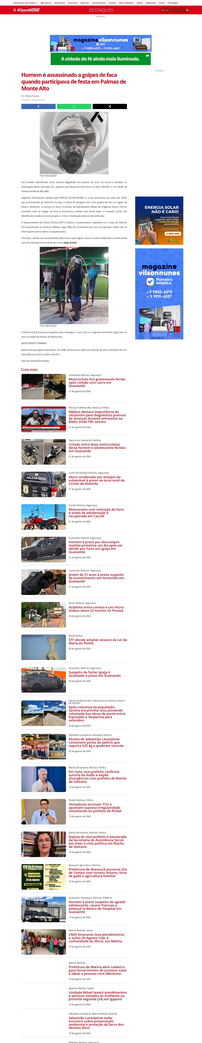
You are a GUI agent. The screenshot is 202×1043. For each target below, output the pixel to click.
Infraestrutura (99, 3)
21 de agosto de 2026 (80, 391)
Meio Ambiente (126, 3)
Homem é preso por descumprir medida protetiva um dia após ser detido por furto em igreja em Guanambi (96, 547)
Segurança (151, 3)
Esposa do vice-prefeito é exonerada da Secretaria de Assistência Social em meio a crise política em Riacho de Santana (98, 841)
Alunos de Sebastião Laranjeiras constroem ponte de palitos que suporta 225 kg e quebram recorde (96, 742)
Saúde (139, 3)
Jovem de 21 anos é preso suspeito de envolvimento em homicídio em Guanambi (96, 577)
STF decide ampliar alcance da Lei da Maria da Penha (98, 641)
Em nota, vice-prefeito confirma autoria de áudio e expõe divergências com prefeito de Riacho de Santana (98, 776)
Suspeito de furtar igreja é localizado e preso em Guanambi (95, 674)
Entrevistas (59, 3)
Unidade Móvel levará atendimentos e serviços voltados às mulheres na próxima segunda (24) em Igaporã (98, 995)
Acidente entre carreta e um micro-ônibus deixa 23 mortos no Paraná (97, 609)
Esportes (85, 3)
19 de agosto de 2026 (80, 787)
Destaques (101, 10)
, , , (97, 701)
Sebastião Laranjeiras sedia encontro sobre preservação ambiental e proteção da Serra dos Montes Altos (96, 1022)
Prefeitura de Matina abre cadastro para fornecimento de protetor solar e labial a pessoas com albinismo (98, 970)
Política (112, 3)
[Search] (187, 10)
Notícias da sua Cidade (24, 3)
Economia (72, 3)
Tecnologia (173, 3)
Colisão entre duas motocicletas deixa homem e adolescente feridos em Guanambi (97, 447)
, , (85, 375)
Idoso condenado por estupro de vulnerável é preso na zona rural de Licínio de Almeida (97, 480)
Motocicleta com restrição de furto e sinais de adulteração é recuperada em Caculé (96, 512)
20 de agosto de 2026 (80, 615)
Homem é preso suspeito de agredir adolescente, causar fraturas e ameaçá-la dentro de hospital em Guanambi (97, 907)
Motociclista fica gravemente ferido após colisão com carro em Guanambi (97, 382)
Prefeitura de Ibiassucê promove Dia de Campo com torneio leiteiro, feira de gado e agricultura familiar (98, 872)
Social (161, 3)
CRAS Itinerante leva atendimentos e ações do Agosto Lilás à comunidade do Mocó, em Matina (96, 937)
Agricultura (46, 3)
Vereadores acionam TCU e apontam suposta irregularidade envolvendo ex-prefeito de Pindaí (95, 807)
